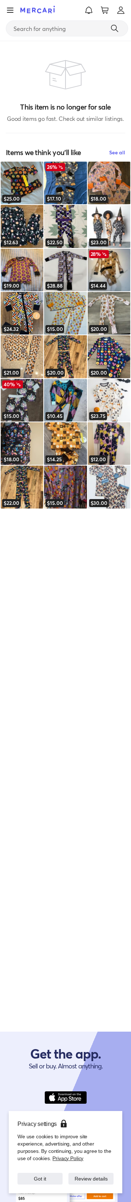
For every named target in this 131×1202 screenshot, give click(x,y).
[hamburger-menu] (10, 10)
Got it (40, 1174)
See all (117, 152)
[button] (89, 10)
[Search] (114, 28)
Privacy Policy (67, 1150)
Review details (91, 1175)
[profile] (121, 10)
